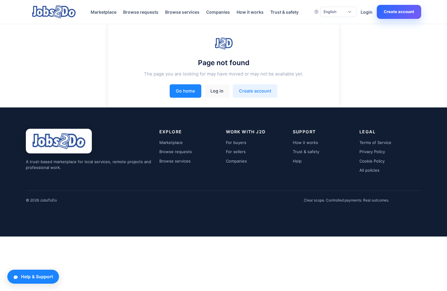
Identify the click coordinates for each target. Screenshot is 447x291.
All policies (369, 170)
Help (297, 161)
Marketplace (103, 12)
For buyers (236, 142)
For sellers (236, 151)
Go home (185, 90)
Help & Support (37, 276)
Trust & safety (284, 12)
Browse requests (140, 12)
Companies (218, 12)
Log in (217, 90)
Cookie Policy (372, 161)
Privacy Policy (372, 151)
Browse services (182, 12)
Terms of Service (375, 142)
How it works (250, 12)
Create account (399, 11)
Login (366, 12)
